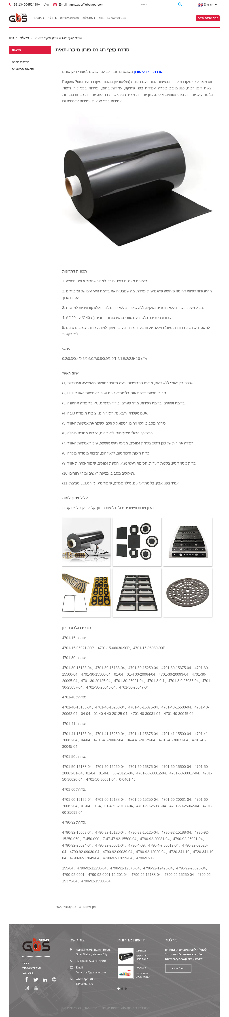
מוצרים (38, 17)
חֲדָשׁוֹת (24, 38)
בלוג (101, 17)
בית (11, 38)
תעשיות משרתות (69, 17)
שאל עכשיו (178, 968)
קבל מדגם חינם (208, 18)
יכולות (51, 17)
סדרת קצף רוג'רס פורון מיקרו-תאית (58, 38)
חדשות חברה (20, 62)
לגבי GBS (87, 17)
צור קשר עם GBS (116, 17)
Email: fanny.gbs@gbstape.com (81, 4)
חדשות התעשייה (23, 69)
